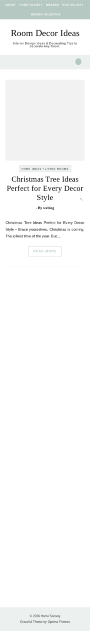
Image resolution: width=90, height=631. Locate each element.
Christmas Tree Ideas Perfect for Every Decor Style (45, 188)
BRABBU (52, 4)
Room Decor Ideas (45, 33)
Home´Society (31, 4)
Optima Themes (59, 622)
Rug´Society (73, 4)
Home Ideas (32, 169)
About (10, 4)
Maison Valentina (46, 14)
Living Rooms (57, 169)
